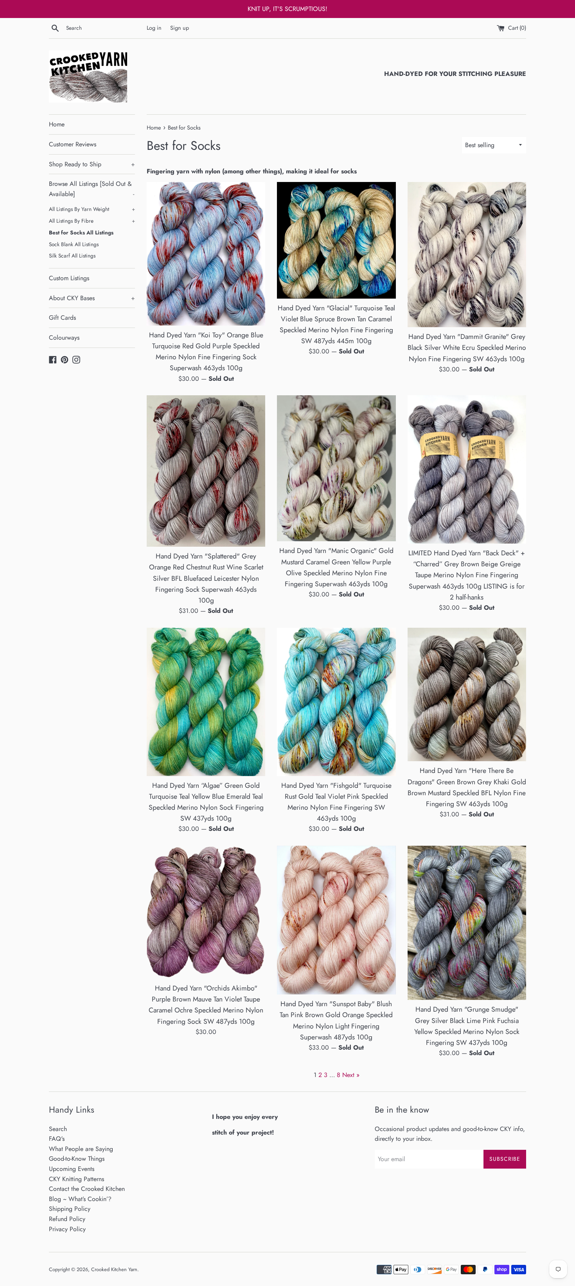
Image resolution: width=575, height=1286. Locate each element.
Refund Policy (67, 1218)
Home (57, 124)
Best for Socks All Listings (81, 232)
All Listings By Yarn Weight (92, 209)
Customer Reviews (72, 144)
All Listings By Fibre (92, 221)
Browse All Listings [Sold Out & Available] (91, 188)
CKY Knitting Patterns (76, 1178)
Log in (154, 28)
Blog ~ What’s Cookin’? (80, 1198)
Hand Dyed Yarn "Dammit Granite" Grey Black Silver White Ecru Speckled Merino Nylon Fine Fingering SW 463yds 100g (467, 347)
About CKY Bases (92, 298)
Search (58, 1128)
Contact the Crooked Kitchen (87, 1188)
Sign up (179, 28)
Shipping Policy (69, 1208)
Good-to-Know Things (76, 1158)
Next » (350, 1074)
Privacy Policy (67, 1229)
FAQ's (57, 1138)
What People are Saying (81, 1148)
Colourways (64, 337)
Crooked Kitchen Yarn (114, 1269)
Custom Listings (69, 278)
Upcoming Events (71, 1168)
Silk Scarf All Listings (72, 255)
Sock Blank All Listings (74, 244)
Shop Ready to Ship (92, 164)
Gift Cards (62, 317)
